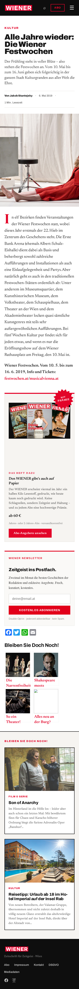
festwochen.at (16, 379)
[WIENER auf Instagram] (14, 980)
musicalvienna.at (44, 379)
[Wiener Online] (18, 8)
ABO (57, 7)
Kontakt (39, 964)
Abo (6, 964)
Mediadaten (11, 971)
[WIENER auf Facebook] (6, 980)
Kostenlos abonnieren (39, 610)
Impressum (21, 964)
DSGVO (54, 964)
